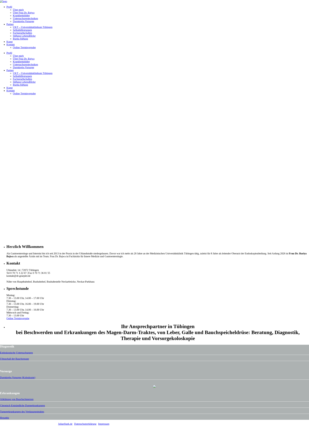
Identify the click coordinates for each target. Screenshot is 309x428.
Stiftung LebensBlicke (24, 35)
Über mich (18, 9)
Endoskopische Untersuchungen (16, 352)
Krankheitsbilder (21, 15)
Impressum (103, 424)
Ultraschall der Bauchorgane (14, 358)
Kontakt (10, 44)
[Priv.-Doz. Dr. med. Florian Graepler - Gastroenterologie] (3, 1)
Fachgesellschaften (22, 33)
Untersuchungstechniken (25, 18)
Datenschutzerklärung (85, 424)
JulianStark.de (65, 424)
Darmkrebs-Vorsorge (23, 21)
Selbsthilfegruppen (22, 30)
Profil (9, 6)
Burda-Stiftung (20, 38)
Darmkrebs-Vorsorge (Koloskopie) (17, 377)
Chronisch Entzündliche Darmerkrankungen (22, 405)
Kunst (9, 41)
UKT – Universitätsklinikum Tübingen (32, 27)
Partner (10, 24)
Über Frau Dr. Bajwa (23, 12)
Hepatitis (4, 417)
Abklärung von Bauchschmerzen (16, 399)
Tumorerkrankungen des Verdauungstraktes (22, 411)
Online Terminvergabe (24, 47)
